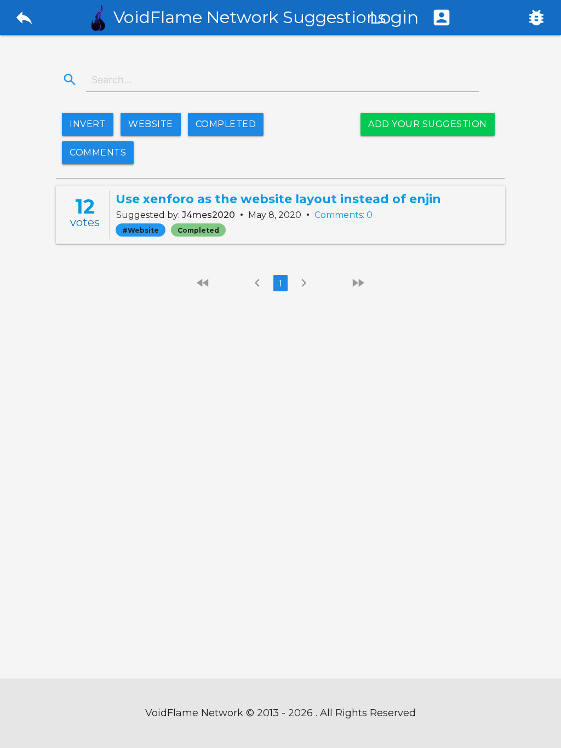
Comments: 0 (343, 215)
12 (85, 206)
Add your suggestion (427, 124)
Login (410, 17)
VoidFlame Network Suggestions (249, 17)
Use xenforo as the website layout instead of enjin (278, 199)
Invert (88, 124)
